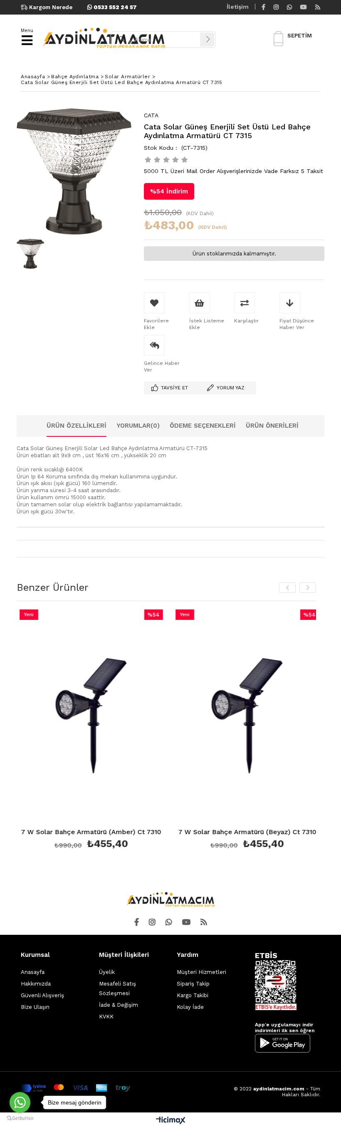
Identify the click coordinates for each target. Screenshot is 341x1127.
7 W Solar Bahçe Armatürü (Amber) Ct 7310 (80, 832)
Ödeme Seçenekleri (203, 425)
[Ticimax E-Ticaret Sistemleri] (170, 1121)
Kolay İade (190, 1007)
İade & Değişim (118, 1005)
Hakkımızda (36, 984)
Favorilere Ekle (80, 730)
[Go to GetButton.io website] (20, 1118)
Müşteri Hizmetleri (201, 972)
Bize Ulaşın (35, 1007)
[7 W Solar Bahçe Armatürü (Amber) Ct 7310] (80, 717)
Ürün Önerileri (272, 425)
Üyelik (107, 972)
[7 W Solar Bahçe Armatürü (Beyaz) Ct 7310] (236, 717)
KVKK (106, 1016)
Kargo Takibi (192, 995)
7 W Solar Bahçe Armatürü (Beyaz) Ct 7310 (237, 832)
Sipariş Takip (193, 984)
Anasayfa (32, 972)
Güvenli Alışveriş (42, 995)
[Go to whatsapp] (20, 1102)
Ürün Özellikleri (76, 425)
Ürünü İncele (116, 730)
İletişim (238, 7)
